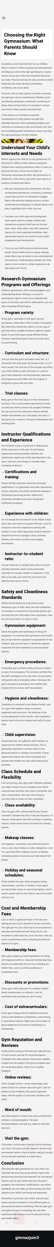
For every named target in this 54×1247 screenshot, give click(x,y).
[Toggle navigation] (4, 18)
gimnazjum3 (27, 1237)
